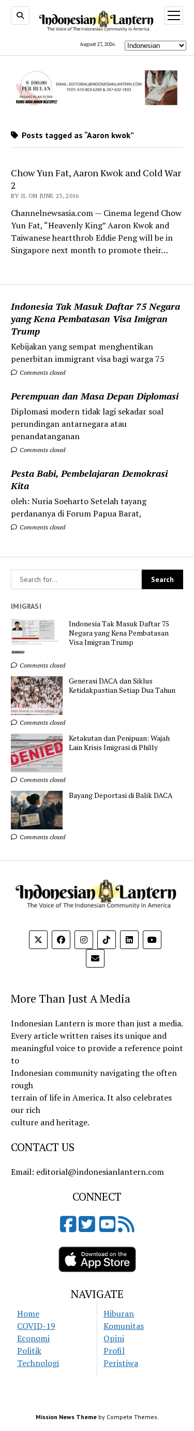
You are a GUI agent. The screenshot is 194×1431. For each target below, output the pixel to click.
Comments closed (41, 372)
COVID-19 (36, 1326)
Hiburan (118, 1313)
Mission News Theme (66, 1417)
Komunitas (123, 1326)
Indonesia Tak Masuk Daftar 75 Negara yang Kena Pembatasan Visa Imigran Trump (95, 318)
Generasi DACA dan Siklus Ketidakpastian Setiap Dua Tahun (122, 685)
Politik (29, 1350)
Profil (114, 1350)
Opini (113, 1338)
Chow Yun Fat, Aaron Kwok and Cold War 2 (96, 179)
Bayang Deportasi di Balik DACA (121, 795)
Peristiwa (120, 1363)
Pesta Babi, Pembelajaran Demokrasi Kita (89, 479)
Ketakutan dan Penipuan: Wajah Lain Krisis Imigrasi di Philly (119, 743)
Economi (33, 1338)
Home (28, 1313)
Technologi (38, 1363)
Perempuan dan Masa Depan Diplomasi (94, 396)
